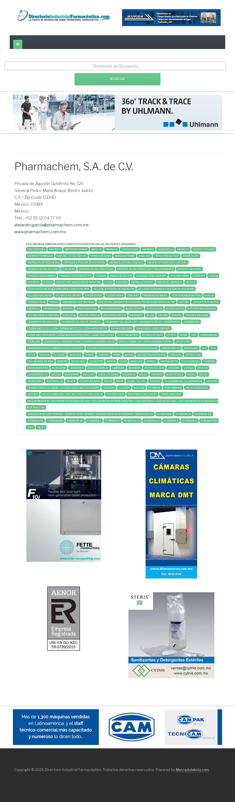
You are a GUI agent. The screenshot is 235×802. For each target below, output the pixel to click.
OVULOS (190, 282)
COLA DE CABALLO (98, 367)
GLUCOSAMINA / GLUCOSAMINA (183, 381)
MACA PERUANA (108, 374)
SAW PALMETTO (170, 348)
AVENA (129, 354)
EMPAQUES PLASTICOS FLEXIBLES (167, 262)
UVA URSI (175, 354)
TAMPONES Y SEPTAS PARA (78, 302)
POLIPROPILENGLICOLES (142, 394)
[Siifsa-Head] (171, 17)
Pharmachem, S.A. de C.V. (73, 166)
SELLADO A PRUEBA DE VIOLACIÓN (113, 288)
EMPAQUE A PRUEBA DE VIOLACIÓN (84, 262)
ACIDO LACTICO (175, 308)
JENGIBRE (174, 367)
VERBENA (209, 361)
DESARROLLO (165, 249)
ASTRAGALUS (54, 381)
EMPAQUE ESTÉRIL (142, 282)
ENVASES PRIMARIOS (40, 255)
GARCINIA (75, 354)
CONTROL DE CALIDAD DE (71, 255)
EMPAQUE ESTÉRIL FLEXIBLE (126, 262)
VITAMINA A (164, 414)
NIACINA (139, 387)
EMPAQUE (111, 249)
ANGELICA (136, 361)
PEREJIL (151, 361)
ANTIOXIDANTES (89, 315)
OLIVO (123, 361)
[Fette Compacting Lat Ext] (63, 505)
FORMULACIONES (100, 255)
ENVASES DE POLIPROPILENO (96, 269)
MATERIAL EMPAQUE (169, 282)
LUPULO (188, 367)
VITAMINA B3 (55, 420)
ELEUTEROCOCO (190, 361)
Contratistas (36, 249)
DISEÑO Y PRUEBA (203, 249)
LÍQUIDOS (121, 282)
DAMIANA (118, 367)
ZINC (30, 427)
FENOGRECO (77, 367)
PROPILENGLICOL (171, 394)
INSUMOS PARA (179, 275)
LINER (108, 282)
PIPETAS (184, 302)
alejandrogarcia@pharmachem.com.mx (51, 224)
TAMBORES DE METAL (155, 295)
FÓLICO (108, 381)
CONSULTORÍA (130, 249)
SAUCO (203, 374)
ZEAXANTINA (209, 420)
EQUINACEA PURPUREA (151, 354)
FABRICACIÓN (191, 255)
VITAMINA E (171, 420)
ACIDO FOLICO (154, 308)
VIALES (213, 275)
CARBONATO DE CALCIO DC (43, 321)
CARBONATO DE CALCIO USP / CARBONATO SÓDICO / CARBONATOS (142, 321)
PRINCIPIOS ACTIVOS (166, 255)
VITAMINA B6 (75, 420)
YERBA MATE (35, 381)
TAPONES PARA (37, 302)
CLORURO (211, 381)
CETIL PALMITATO (128, 335)
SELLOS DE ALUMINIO (68, 295)
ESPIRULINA (193, 354)
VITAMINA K (189, 420)
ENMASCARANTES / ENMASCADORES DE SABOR (55, 348)
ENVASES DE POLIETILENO (43, 269)
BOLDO (143, 374)
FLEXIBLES (68, 269)
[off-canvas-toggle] (17, 44)
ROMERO (62, 361)
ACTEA (31, 354)
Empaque (55, 249)
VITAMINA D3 (152, 420)
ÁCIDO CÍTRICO (134, 308)
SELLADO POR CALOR (40, 295)
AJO (204, 348)
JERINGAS (199, 275)
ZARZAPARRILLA (38, 374)
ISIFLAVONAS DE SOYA (40, 361)
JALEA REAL (78, 361)
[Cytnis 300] (171, 634)
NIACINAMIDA (173, 387)
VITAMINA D (112, 420)
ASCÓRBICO (136, 315)
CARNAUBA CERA (121, 328)
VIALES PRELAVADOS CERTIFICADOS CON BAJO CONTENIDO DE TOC (136, 302)
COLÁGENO (34, 341)
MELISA (56, 374)
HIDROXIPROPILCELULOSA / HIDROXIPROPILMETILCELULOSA (63, 387)
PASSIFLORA (191, 348)
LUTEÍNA (124, 387)
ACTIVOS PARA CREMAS (202, 308)
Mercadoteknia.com (192, 770)
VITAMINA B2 (35, 420)
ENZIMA (163, 315)
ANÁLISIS (144, 255)
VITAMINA (154, 387)
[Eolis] (64, 618)
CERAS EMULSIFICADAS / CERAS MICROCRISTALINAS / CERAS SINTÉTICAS (71, 335)
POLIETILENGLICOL (197, 387)
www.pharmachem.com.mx (40, 231)
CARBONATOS (191, 321)
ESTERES (155, 381)
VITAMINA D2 (132, 420)
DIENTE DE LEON (154, 367)
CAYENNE (156, 374)
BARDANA (134, 367)
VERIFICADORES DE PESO (186, 295)
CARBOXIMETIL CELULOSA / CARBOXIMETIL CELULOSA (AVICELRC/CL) (67, 328)
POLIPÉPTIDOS (115, 394)
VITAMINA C (94, 420)
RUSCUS (202, 367)
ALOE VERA (69, 315)
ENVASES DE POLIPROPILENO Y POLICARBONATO (145, 269)
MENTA (111, 361)
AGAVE (191, 374)
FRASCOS (100, 275)
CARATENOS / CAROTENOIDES (153, 328)
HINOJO (89, 354)
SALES (41, 427)
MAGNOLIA (129, 374)
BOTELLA (96, 249)
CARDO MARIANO (38, 367)
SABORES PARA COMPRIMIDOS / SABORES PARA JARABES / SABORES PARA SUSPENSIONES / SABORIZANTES (90, 414)
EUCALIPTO (96, 361)
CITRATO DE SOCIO (152, 335)
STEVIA (71, 381)
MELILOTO (88, 374)
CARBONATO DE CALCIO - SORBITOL (81, 321)
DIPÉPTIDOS (183, 341)
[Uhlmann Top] (117, 111)
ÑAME (117, 354)
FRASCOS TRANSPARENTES (75, 275)
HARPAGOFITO (168, 361)
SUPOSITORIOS (93, 295)
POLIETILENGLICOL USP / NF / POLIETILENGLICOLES (72, 394)
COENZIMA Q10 (208, 335)
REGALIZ (44, 354)
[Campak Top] (117, 726)
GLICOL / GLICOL (136, 381)
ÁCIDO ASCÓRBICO (111, 308)
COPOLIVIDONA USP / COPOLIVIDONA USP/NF (145, 341)
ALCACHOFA (59, 367)
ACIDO (183, 335)
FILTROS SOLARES (89, 381)
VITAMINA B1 (183, 414)
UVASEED (103, 354)
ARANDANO (72, 374)
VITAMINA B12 (203, 414)
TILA (213, 348)
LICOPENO (109, 387)
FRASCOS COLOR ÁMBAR (41, 275)
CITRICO (171, 335)
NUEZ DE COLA (174, 374)
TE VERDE (59, 354)
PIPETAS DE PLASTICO (206, 302)
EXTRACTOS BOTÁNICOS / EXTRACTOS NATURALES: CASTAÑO (122, 348)
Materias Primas (76, 249)
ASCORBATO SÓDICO (114, 315)
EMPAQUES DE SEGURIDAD (43, 262)
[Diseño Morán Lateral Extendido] (171, 513)
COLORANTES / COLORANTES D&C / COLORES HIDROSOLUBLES (79, 341)
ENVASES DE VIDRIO (189, 269)
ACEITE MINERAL (87, 308)
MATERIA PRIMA (125, 255)
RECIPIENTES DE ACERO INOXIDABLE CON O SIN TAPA (58, 288)
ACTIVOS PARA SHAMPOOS (43, 315)
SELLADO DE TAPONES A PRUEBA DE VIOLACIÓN (166, 288)
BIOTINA (176, 315)
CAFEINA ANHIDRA (196, 315)
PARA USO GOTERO (121, 275)
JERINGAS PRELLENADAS (151, 275)
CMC (193, 335)
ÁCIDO (150, 315)
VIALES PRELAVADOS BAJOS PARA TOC (78, 282)
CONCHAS (133, 295)
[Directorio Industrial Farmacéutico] (63, 15)
